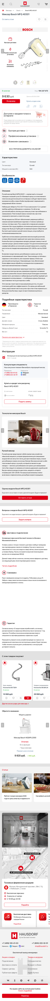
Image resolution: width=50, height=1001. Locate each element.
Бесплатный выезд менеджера (25, 952)
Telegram (26, 373)
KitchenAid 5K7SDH (10, 686)
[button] (2, 51)
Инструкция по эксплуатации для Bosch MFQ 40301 (24, 357)
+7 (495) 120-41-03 (10, 373)
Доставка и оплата (9, 965)
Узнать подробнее (25, 991)
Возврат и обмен (34, 965)
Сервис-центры (8, 969)
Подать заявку (25, 401)
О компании (32, 969)
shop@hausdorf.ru (41, 946)
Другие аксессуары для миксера (14, 704)
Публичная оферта (9, 973)
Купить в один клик (34, 101)
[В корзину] (27, 698)
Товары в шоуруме (35, 957)
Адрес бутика (33, 973)
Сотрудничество (34, 961)
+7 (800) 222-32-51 (10, 375)
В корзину (11, 101)
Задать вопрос (25, 519)
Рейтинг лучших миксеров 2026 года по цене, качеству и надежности (17, 787)
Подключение (7, 961)
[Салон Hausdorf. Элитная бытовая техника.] (3, 10)
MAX (24, 375)
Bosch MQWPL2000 (25, 738)
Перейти (25, 905)
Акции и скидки (8, 957)
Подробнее (17, 924)
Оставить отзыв (8, 19)
